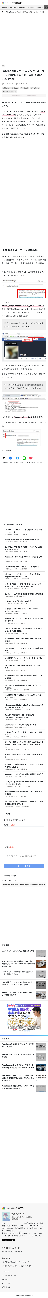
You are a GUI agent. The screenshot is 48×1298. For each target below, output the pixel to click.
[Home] (2, 12)
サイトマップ (6, 1283)
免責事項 (4, 1279)
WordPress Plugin (9, 92)
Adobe (4, 7)
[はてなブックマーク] (17, 458)
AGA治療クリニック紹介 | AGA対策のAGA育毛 (16, 1266)
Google (22, 7)
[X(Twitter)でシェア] (4, 458)
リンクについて (7, 1271)
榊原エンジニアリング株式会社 (12, 1252)
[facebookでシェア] (10, 458)
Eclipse (13, 7)
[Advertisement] (24, 39)
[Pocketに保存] (30, 458)
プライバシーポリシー (9, 1275)
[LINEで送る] (24, 458)
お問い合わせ (6, 1287)
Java (39, 7)
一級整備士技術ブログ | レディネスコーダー (16, 1262)
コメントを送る (24, 866)
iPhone (30, 7)
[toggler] (45, 2)
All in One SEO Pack (10, 88)
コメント (9, 825)
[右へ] (46, 7)
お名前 (9, 847)
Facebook (24, 88)
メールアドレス (20, 856)
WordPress (10, 12)
